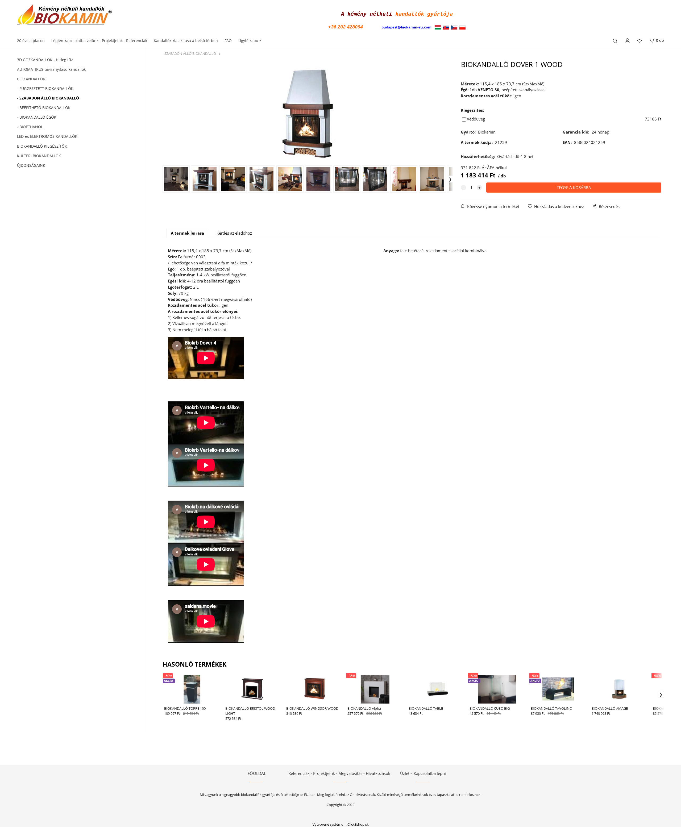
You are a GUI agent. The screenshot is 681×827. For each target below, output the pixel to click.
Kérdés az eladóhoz (234, 233)
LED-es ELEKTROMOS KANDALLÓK (47, 136)
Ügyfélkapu (248, 40)
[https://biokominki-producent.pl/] (462, 27)
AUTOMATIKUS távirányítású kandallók (51, 69)
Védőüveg (476, 119)
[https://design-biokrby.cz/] (454, 27)
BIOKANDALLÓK (31, 78)
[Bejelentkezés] (627, 40)
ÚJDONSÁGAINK (31, 165)
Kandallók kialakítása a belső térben (186, 40)
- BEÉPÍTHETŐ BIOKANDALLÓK (43, 107)
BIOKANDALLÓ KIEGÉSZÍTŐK (42, 146)
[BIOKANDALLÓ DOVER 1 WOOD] (308, 112)
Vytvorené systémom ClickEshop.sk (341, 824)
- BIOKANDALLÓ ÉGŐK (36, 117)
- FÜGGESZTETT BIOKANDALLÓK (45, 88)
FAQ (228, 40)
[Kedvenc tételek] (639, 41)
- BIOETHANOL (30, 126)
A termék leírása (187, 233)
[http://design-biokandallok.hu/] (439, 27)
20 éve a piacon (31, 40)
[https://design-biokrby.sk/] (446, 27)
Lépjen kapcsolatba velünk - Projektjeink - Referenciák (99, 40)
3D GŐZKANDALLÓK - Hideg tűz (45, 59)
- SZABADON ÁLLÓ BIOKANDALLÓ (48, 98)
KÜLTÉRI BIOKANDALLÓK (39, 155)
